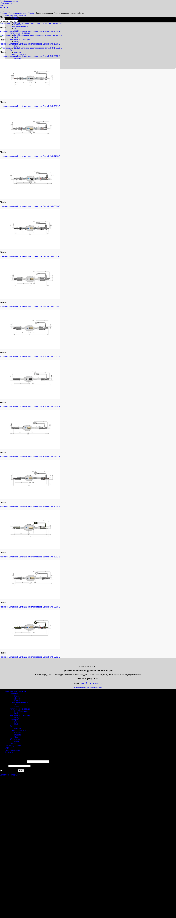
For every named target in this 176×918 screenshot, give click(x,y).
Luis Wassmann (21, 711)
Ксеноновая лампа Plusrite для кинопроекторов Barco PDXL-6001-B (30, 557)
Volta (16, 707)
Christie (17, 698)
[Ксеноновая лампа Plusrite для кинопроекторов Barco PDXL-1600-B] (31, 36)
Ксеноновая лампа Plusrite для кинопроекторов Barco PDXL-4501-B (30, 457)
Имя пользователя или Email (13, 761)
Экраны (13, 50)
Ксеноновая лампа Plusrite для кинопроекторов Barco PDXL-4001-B (30, 357)
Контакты (9, 752)
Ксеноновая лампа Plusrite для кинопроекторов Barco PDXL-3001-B (30, 256)
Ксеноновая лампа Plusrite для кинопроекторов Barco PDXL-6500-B (30, 607)
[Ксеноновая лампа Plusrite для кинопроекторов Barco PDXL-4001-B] (30, 348)
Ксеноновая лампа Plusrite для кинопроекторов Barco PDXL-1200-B (30, 32)
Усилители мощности (19, 26)
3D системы (15, 739)
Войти (21, 771)
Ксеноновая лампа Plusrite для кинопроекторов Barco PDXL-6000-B (30, 507)
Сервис (8, 748)
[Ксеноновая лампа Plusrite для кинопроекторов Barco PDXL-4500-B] (30, 398)
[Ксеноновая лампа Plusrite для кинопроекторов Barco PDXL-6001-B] (30, 549)
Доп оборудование (13, 746)
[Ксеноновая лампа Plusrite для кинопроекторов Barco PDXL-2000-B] (31, 48)
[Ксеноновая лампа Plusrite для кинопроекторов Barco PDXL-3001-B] (30, 248)
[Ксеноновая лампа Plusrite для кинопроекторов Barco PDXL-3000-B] (30, 198)
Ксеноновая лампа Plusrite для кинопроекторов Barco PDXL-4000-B (30, 306)
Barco (16, 20)
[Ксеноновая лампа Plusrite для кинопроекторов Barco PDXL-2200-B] (30, 148)
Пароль (4, 766)
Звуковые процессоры (20, 39)
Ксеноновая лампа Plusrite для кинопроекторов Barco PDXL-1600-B (30, 44)
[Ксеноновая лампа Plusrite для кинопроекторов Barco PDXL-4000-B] (30, 298)
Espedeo (18, 700)
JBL (16, 29)
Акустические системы (20, 33)
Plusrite (17, 59)
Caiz (16, 737)
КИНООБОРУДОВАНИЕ (15, 16)
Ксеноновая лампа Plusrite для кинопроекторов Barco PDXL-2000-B (30, 56)
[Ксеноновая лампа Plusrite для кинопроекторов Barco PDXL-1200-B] (31, 23)
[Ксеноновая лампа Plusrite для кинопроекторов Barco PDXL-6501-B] (30, 649)
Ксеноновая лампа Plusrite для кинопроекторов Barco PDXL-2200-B (30, 156)
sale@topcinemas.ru (91, 683)
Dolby (16, 37)
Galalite (17, 52)
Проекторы (15, 694)
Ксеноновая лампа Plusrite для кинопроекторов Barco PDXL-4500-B (30, 407)
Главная (3, 13)
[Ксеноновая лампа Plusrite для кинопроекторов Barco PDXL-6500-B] (30, 599)
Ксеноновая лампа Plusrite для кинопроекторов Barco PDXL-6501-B (30, 657)
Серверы (14, 720)
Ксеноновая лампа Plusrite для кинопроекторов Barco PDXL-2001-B (30, 106)
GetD (16, 741)
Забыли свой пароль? (10, 775)
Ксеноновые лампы (18, 55)
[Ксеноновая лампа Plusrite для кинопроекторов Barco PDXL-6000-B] (30, 499)
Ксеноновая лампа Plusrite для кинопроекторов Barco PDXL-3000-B (30, 206)
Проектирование (12, 750)
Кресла (13, 743)
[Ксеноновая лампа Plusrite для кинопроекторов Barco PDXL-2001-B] (30, 98)
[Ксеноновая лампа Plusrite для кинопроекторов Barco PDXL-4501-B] (30, 448)
